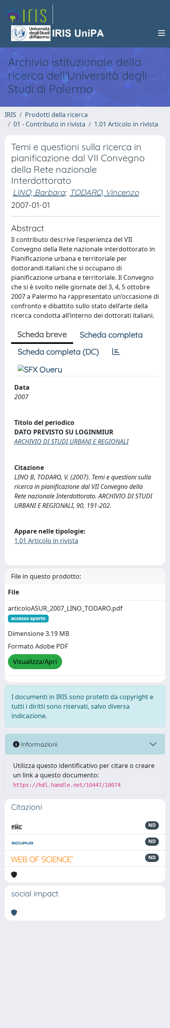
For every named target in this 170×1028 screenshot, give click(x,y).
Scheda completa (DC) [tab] (58, 351)
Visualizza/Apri (35, 661)
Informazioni (38, 744)
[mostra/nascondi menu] (161, 33)
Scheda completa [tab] (111, 335)
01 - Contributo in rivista (49, 124)
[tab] (116, 351)
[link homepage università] (58, 33)
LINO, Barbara (39, 192)
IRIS (10, 114)
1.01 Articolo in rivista (126, 124)
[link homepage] (29, 14)
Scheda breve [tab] (42, 334)
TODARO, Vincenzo (104, 192)
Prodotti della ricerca (56, 114)
